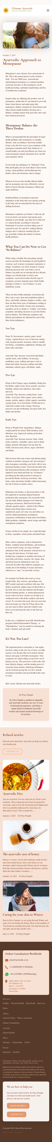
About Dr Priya (9, 1018)
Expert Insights (9, 1032)
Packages (6, 1042)
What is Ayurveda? (24, 1018)
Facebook (6, 1052)
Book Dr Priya (18, 1105)
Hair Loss (41, 1003)
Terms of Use (18, 1132)
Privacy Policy (8, 1132)
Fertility (6, 1003)
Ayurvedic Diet (13, 794)
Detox (5, 1008)
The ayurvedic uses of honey (21, 854)
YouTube (16, 1052)
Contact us (12, 751)
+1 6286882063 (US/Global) (21, 966)
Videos (27, 1042)
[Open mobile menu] (48, 10)
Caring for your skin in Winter (23, 915)
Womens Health (17, 1003)
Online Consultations (11, 1022)
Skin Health (30, 1003)
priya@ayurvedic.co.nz (19, 959)
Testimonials (17, 1042)
